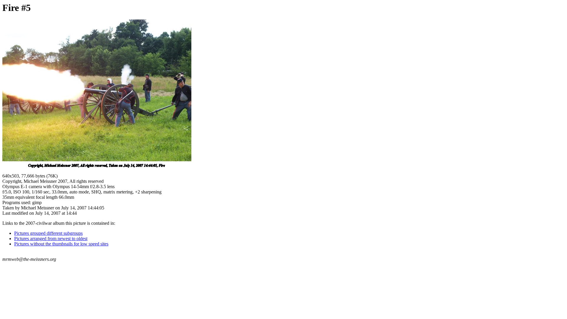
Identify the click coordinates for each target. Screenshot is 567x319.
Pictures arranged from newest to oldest (50, 238)
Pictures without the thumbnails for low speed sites (61, 243)
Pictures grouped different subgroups (48, 233)
